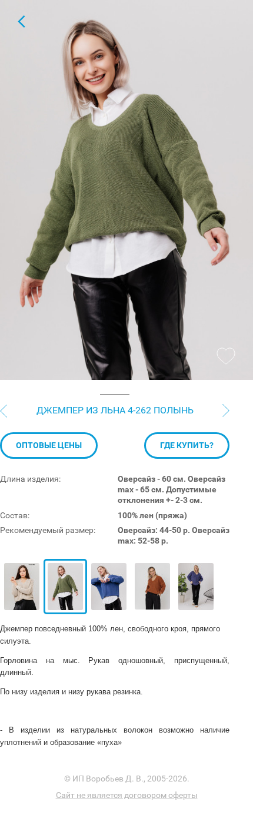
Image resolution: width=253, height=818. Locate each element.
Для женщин (21, 21)
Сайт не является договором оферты (127, 795)
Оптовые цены (49, 445)
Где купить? (187, 445)
